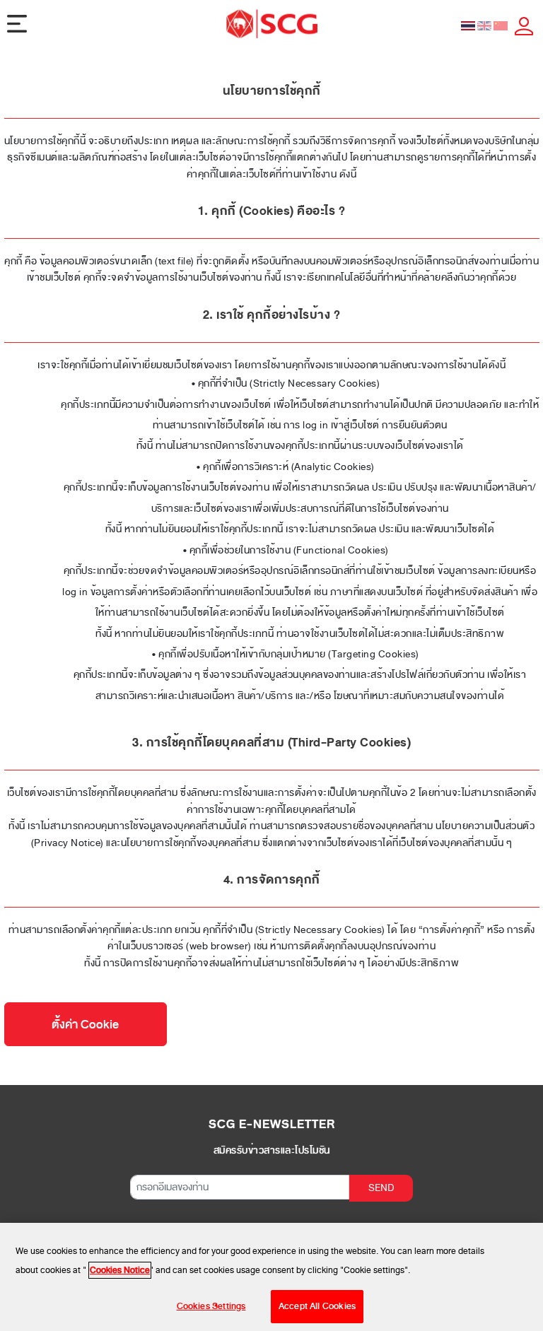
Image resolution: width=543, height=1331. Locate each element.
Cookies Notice (120, 1270)
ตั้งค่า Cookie (85, 1024)
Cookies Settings (211, 1306)
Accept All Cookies (317, 1306)
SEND (381, 1188)
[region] (271, 1277)
